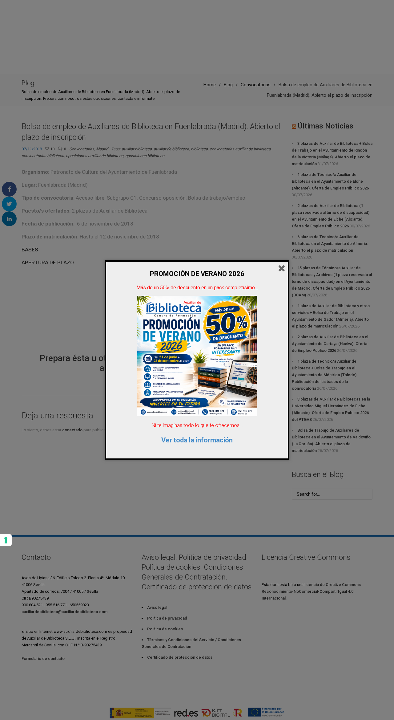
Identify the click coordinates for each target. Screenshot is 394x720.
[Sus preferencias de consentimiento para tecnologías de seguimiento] (6, 540)
